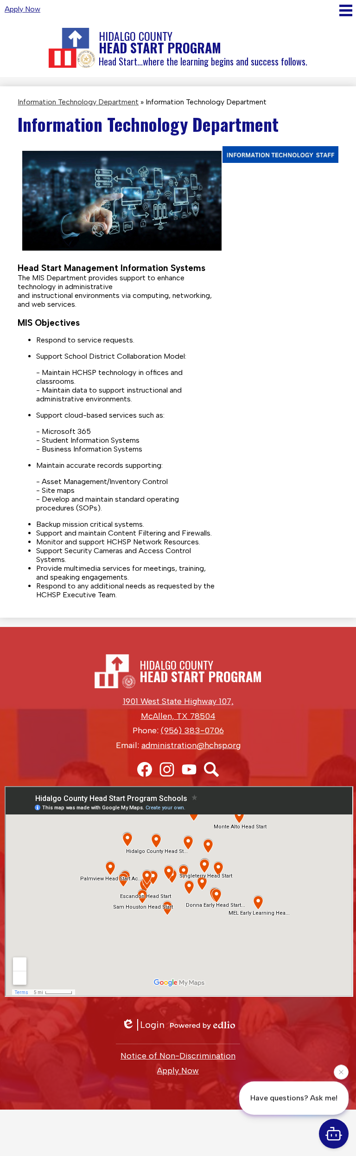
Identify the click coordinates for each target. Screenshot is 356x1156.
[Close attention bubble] (341, 1069)
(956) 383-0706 (192, 730)
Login (152, 1024)
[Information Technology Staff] (280, 160)
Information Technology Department (78, 101)
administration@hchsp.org (191, 745)
